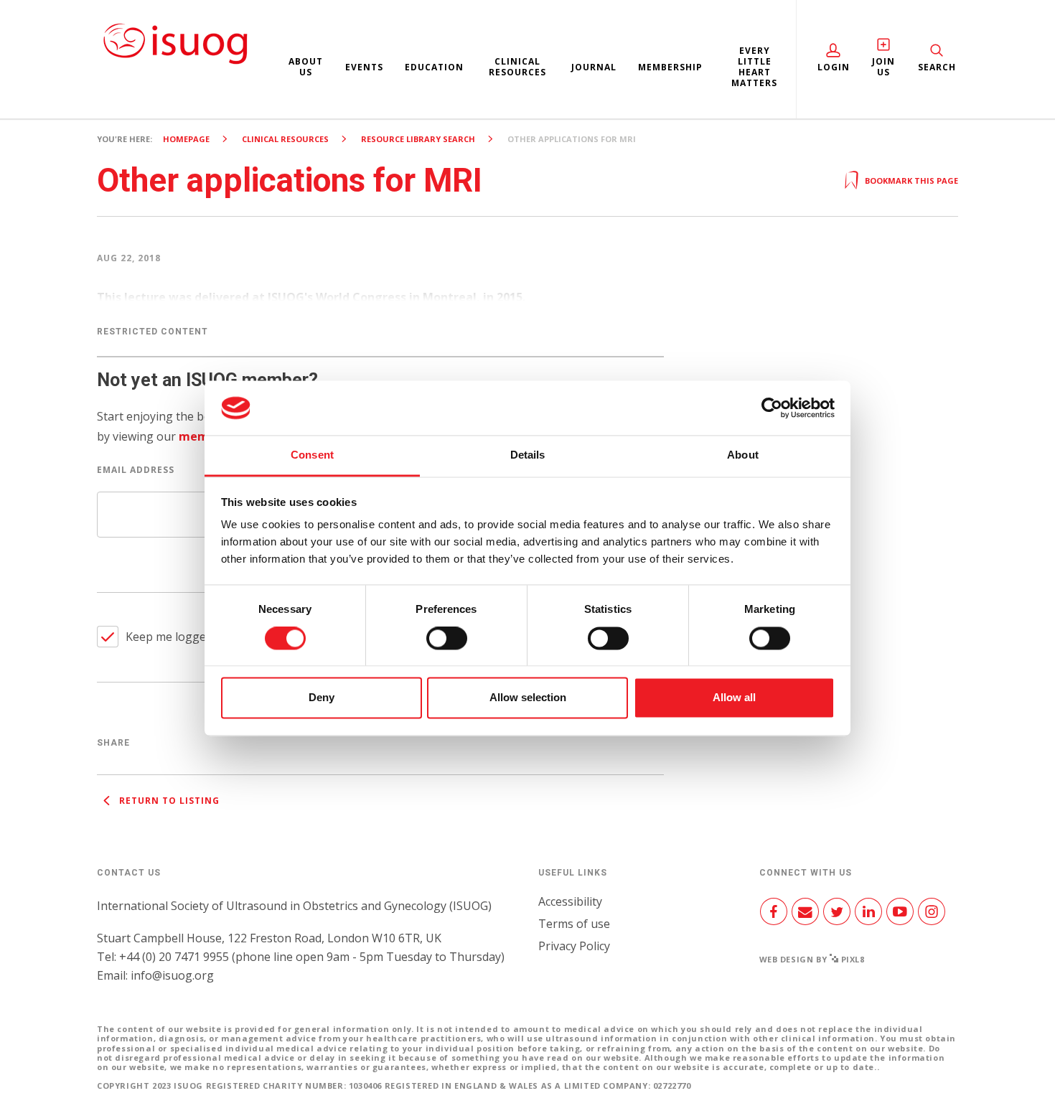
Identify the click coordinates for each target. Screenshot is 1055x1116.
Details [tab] (527, 455)
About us (306, 67)
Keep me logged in (175, 636)
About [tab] (743, 455)
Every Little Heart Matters (754, 66)
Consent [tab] (312, 455)
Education (434, 67)
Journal (593, 67)
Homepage (186, 138)
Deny (321, 698)
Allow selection (527, 698)
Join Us (883, 67)
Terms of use (574, 924)
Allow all (734, 698)
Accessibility (570, 901)
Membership (670, 67)
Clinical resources (517, 67)
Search (937, 67)
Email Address (135, 470)
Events (364, 67)
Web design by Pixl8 (812, 959)
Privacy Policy (574, 946)
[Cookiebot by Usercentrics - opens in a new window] (772, 407)
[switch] (446, 643)
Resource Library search (418, 138)
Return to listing (168, 800)
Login (833, 67)
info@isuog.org (172, 975)
